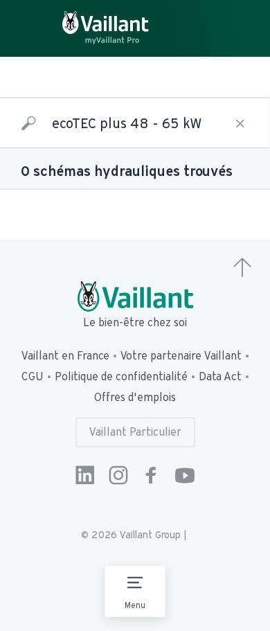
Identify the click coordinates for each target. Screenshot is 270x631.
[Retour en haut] (242, 269)
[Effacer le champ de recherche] (240, 123)
